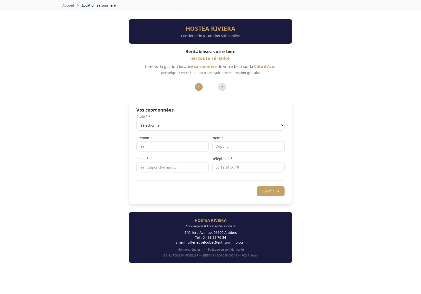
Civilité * (143, 116)
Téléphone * (222, 158)
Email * (142, 158)
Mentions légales (189, 250)
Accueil (68, 5)
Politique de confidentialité (226, 250)
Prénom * (144, 137)
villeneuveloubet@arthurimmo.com (216, 242)
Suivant (268, 191)
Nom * (217, 137)
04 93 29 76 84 (214, 237)
